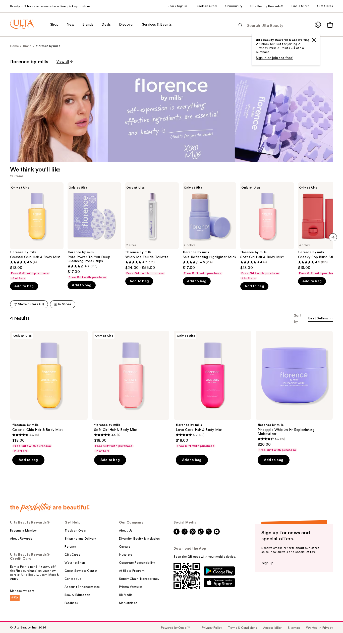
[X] (314, 40)
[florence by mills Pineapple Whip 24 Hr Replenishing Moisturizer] (294, 391)
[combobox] (320, 319)
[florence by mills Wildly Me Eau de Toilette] (152, 228)
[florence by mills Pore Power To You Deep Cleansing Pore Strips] (94, 230)
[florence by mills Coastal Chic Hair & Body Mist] (37, 231)
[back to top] (327, 617)
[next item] (333, 237)
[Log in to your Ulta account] (318, 24)
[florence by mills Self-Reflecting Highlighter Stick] (209, 228)
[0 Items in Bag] (330, 25)
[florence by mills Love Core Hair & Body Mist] (212, 389)
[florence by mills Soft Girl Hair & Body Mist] (267, 231)
